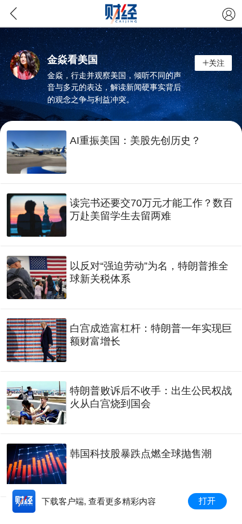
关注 (217, 62)
